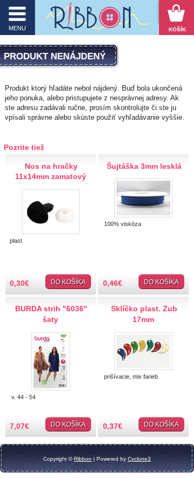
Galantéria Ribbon (96, 20)
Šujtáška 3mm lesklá (144, 166)
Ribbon (83, 459)
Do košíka (68, 282)
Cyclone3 (139, 459)
